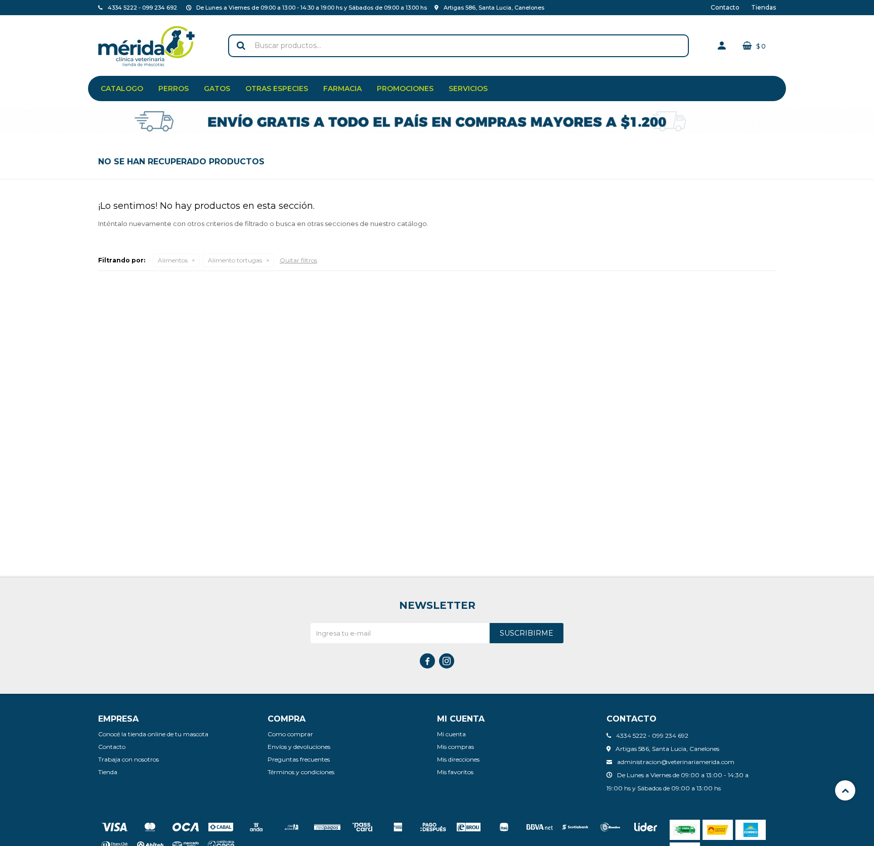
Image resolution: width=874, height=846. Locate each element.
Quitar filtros (298, 260)
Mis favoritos (455, 772)
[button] (240, 45)
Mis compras (455, 746)
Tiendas (763, 7)
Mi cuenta (451, 734)
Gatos (217, 88)
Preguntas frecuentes (299, 759)
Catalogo (122, 88)
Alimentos (173, 260)
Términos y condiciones (301, 772)
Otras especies (276, 88)
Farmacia (342, 88)
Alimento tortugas (235, 260)
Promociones (405, 88)
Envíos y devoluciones (299, 746)
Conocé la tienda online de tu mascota (153, 734)
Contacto (725, 7)
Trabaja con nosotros (128, 759)
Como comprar (290, 734)
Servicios (468, 88)
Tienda (107, 772)
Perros (173, 88)
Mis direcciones (458, 759)
